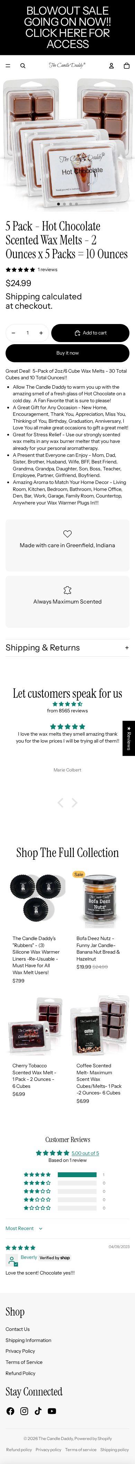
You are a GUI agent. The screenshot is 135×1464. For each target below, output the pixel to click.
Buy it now (67, 353)
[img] (67, 704)
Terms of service (81, 1449)
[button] (62, 803)
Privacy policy (48, 1449)
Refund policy (19, 1449)
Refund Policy (20, 1373)
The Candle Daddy (55, 1438)
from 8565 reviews (67, 710)
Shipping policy (114, 1449)
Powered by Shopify (93, 1438)
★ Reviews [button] (129, 738)
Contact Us (18, 1329)
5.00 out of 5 (85, 1153)
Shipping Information (28, 1340)
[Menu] (8, 66)
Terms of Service (24, 1362)
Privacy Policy (20, 1351)
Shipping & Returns (43, 647)
